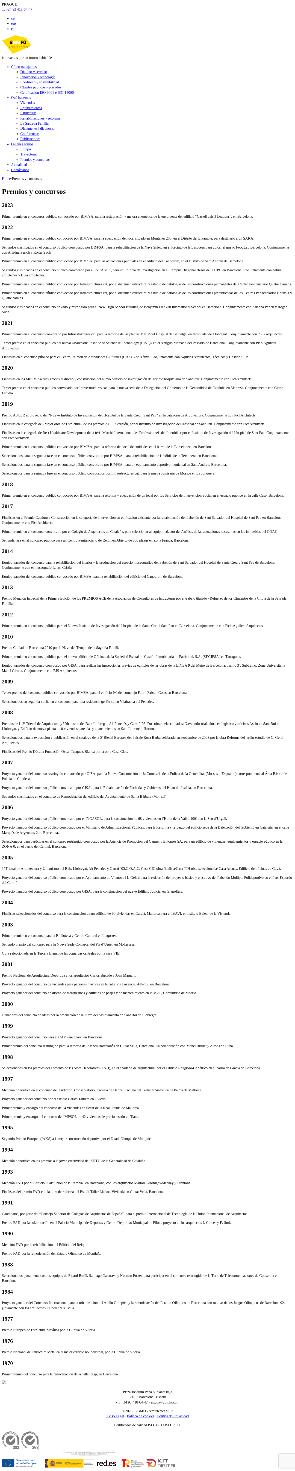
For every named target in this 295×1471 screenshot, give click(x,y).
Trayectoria (28, 154)
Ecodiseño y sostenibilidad (39, 82)
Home (6, 179)
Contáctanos (20, 170)
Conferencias (29, 134)
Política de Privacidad (173, 1416)
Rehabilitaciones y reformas (40, 118)
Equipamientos (31, 108)
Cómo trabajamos (24, 67)
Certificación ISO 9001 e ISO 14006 (47, 92)
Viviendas (27, 103)
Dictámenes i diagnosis (37, 128)
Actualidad (19, 165)
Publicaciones (30, 139)
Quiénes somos (22, 144)
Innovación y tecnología (37, 77)
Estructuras (28, 113)
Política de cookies (140, 1416)
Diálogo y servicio (33, 72)
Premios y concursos (35, 159)
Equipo (25, 149)
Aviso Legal (115, 1416)
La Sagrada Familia (34, 123)
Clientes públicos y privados (40, 87)
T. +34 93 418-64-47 (17, 9)
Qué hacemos (21, 98)
